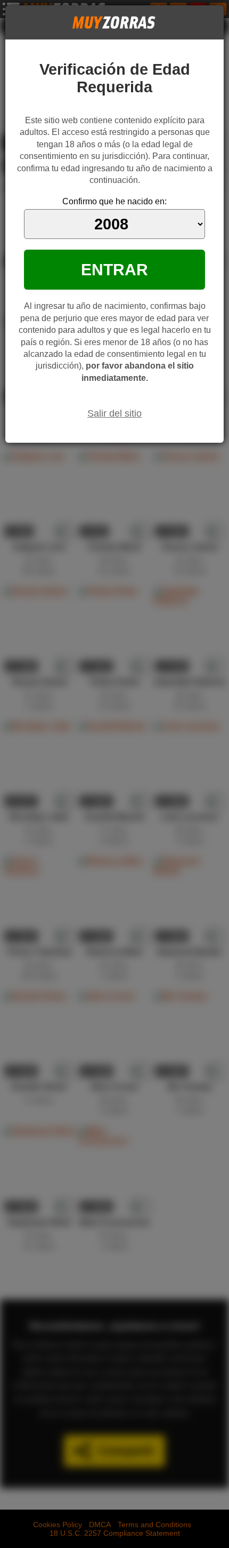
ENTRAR (114, 269)
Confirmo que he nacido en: (114, 201)
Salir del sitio (114, 413)
